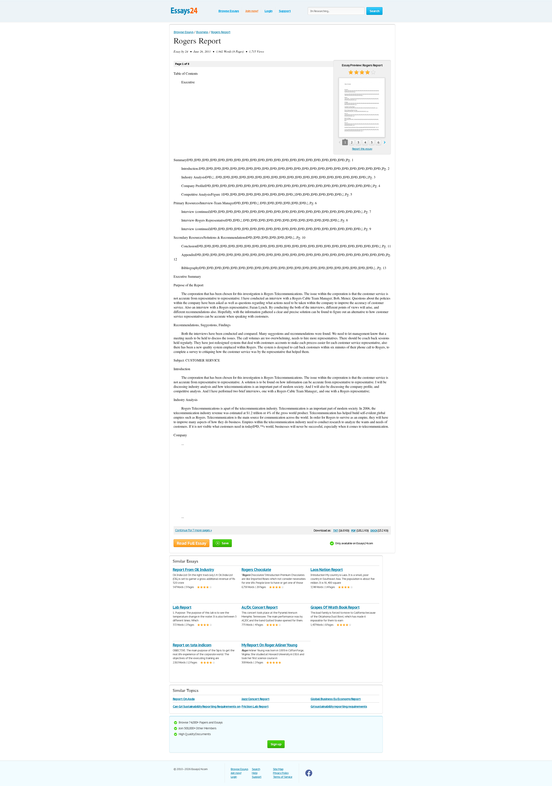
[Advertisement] (282, 480)
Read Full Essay (191, 543)
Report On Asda (183, 699)
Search (256, 769)
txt (335, 530)
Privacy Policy (281, 773)
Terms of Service (282, 777)
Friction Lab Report (255, 706)
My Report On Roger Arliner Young (269, 645)
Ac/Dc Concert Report (259, 607)
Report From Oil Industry (193, 569)
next (385, 142)
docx (373, 530)
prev (339, 142)
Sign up (276, 744)
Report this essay (362, 149)
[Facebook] (308, 775)
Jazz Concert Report (255, 699)
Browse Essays (228, 11)
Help (254, 773)
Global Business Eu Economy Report (335, 699)
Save (225, 543)
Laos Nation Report (326, 569)
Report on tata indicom (192, 645)
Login (268, 11)
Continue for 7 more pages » (193, 530)
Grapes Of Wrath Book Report (334, 607)
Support (285, 11)
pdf (353, 530)
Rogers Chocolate (256, 569)
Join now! (251, 11)
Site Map (278, 769)
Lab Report (182, 607)
